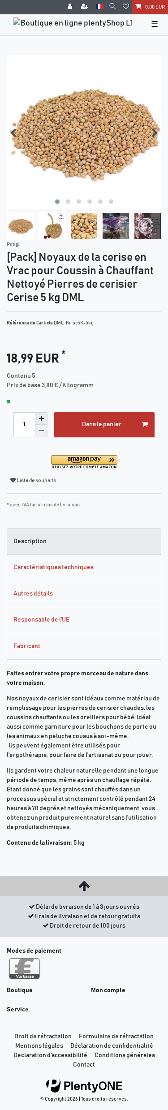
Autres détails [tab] (33, 594)
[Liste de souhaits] (126, 7)
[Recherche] (113, 7)
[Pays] (99, 7)
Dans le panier (101, 424)
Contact (84, 1065)
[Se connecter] (71, 7)
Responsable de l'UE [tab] (41, 620)
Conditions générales (125, 1055)
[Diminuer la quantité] (41, 431)
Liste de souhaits (36, 481)
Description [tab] (30, 541)
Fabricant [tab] (26, 646)
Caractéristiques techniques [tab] (53, 567)
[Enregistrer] (85, 7)
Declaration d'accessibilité (50, 1055)
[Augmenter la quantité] (41, 418)
